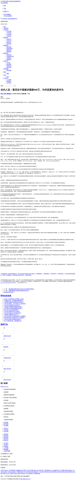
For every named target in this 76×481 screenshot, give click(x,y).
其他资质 (9, 67)
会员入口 (6, 428)
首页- (2, 93)
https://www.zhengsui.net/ (6, 282)
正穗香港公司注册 (20, 470)
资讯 (5, 75)
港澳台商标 (9, 48)
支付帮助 (6, 425)
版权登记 (6, 53)
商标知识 (6, 45)
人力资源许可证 (55, 470)
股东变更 (6, 346)
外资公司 (9, 40)
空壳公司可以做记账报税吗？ (11, 310)
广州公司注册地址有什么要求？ (12, 311)
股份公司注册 (7, 368)
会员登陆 (6, 429)
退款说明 (6, 438)
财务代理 (9, 43)
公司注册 (9, 31)
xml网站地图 (7, 451)
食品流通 (9, 64)
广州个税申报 (28, 473)
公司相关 (9, 36)
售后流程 (6, 435)
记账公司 (70, 470)
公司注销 (9, 34)
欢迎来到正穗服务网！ (15, 1)
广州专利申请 (11, 470)
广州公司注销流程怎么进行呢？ (12, 305)
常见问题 (6, 422)
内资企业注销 (7, 357)
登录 (5, 5)
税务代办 (9, 42)
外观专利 (9, 58)
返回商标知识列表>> (9, 292)
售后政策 (6, 434)
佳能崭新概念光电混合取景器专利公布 (19, 290)
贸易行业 (9, 65)
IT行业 (8, 62)
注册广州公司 (4, 470)
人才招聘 (9, 79)
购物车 (6, 11)
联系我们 (9, 81)
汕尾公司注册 (65, 472)
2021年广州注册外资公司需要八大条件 (14, 299)
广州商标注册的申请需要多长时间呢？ (14, 302)
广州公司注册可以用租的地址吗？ (12, 319)
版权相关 (9, 59)
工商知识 (6, 29)
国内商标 (9, 47)
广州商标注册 (63, 470)
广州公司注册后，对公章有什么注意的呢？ (15, 303)
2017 (7, 386)
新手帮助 (6, 424)
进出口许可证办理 (38, 470)
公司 (21, 115)
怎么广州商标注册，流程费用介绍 (12, 320)
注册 (5, 8)
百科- (5, 93)
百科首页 (6, 28)
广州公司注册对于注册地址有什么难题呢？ (15, 316)
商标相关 (9, 51)
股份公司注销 (7, 379)
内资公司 (9, 39)
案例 (5, 72)
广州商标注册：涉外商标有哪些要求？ (14, 300)
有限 (2, 386)
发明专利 (9, 54)
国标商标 (9, 50)
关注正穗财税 (4, 2)
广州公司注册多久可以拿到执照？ (12, 313)
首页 (5, 26)
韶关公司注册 (21, 473)
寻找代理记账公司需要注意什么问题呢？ (14, 317)
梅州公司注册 (57, 472)
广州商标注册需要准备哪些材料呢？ (13, 306)
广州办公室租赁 (11, 472)
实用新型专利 (10, 56)
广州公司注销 (27, 472)
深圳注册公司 (34, 472)
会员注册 (6, 431)
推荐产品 (4, 324)
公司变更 (9, 33)
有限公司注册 (7, 336)
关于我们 (6, 78)
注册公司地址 (13, 473)
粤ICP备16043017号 (26, 479)
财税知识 (6, 37)
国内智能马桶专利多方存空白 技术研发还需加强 (21, 289)
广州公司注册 (29, 470)
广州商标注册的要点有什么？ (11, 314)
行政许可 (6, 61)
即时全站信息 (6, 296)
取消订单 (6, 440)
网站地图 (6, 449)
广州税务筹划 (47, 470)
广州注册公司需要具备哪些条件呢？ (13, 308)
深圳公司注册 (50, 472)
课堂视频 (6, 68)
